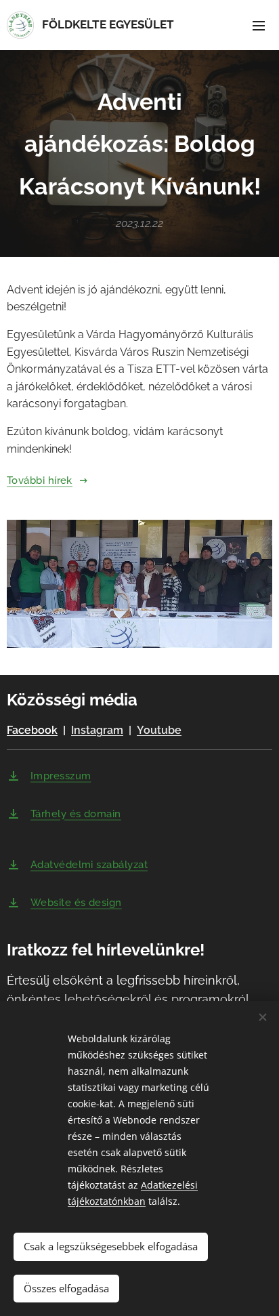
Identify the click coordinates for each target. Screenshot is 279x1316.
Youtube (159, 730)
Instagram (97, 730)
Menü (258, 25)
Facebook (32, 730)
